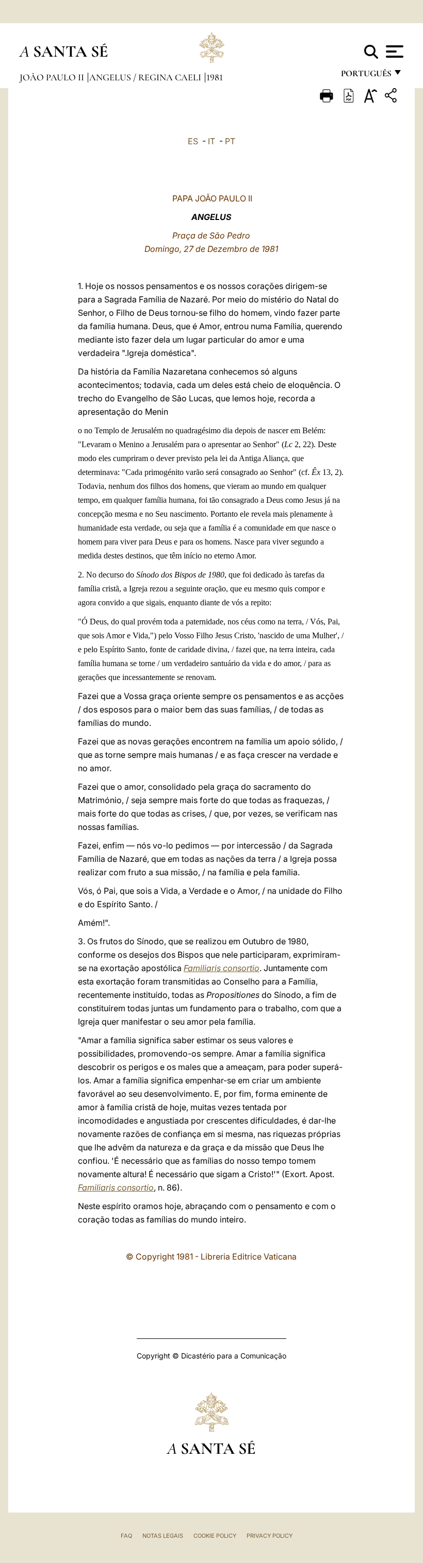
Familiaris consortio (221, 968)
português (366, 76)
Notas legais (162, 1535)
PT (230, 141)
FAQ (126, 1535)
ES (193, 141)
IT (211, 141)
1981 (214, 77)
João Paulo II (53, 77)
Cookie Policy (214, 1535)
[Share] (392, 97)
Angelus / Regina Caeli (146, 77)
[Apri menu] (393, 51)
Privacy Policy (269, 1535)
